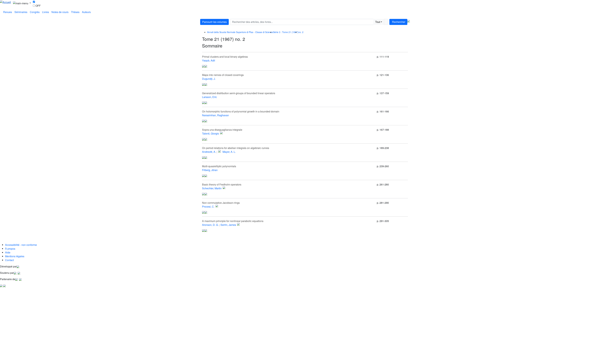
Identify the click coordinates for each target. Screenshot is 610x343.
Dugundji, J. (209, 79)
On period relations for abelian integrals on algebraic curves (235, 148)
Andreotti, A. (209, 152)
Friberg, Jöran (210, 170)
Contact (9, 260)
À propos (10, 248)
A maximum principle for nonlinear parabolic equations (232, 221)
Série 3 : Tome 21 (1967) (285, 32)
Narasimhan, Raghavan (215, 115)
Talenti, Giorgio (210, 133)
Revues (7, 12)
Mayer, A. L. (229, 152)
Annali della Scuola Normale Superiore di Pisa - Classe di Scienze (240, 32)
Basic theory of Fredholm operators (221, 184)
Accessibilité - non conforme (21, 245)
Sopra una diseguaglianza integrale (222, 129)
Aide (7, 252)
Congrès (35, 12)
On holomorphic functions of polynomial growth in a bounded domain (240, 111)
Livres (45, 12)
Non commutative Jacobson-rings (221, 203)
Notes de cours (59, 12)
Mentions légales (14, 256)
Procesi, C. (208, 206)
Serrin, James (228, 225)
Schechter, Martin (212, 188)
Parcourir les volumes (214, 22)
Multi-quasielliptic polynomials (219, 166)
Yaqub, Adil (208, 60)
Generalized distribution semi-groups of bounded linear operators (238, 93)
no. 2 (300, 32)
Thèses (75, 12)
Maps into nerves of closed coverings (223, 75)
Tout (377, 22)
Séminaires (20, 12)
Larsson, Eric (209, 97)
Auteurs (86, 12)
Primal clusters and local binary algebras (225, 56)
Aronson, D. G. (210, 225)
